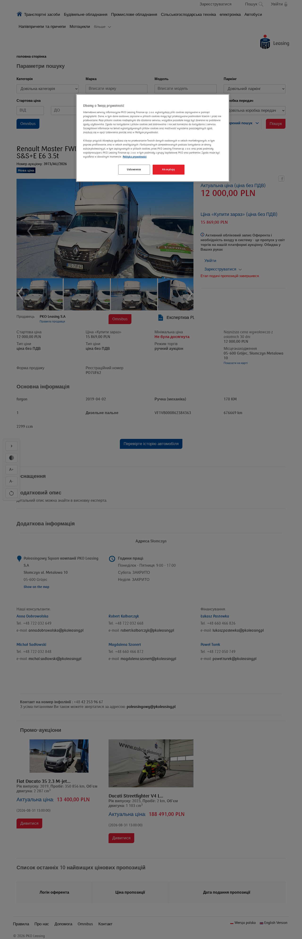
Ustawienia (134, 169)
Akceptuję (168, 169)
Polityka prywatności (135, 156)
